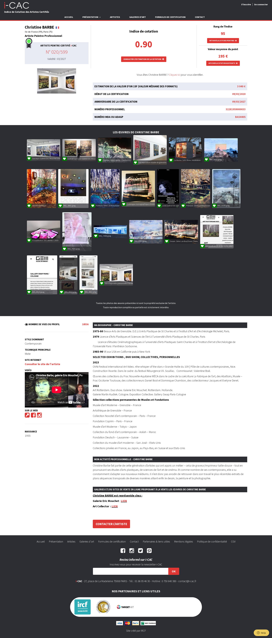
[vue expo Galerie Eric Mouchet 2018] (43, 150)
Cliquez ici (174, 74)
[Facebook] (33, 416)
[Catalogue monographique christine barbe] (138, 188)
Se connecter (261, 4)
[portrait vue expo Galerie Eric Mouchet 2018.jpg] (79, 150)
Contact (200, 17)
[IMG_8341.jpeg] (221, 150)
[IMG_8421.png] (88, 274)
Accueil (68, 17)
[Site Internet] (27, 416)
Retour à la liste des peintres (222, 41)
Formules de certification (170, 17)
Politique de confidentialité (212, 541)
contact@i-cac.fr (187, 581)
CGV (233, 541)
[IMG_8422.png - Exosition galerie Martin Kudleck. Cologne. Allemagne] (68, 274)
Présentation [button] (90, 17)
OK (174, 571)
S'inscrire (246, 4)
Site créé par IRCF (136, 630)
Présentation (56, 541)
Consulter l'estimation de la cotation (142, 59)
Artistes (115, 17)
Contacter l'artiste (111, 524)
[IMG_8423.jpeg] (42, 274)
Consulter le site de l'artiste (42, 364)
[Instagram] (39, 416)
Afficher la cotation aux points (222, 63)
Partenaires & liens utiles (156, 541)
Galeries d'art (137, 17)
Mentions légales (183, 541)
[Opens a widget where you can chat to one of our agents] (261, 633)
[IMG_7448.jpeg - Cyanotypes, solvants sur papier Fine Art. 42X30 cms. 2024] (110, 231)
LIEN (124, 501)
